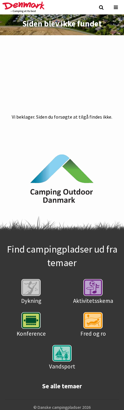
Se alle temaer (62, 386)
